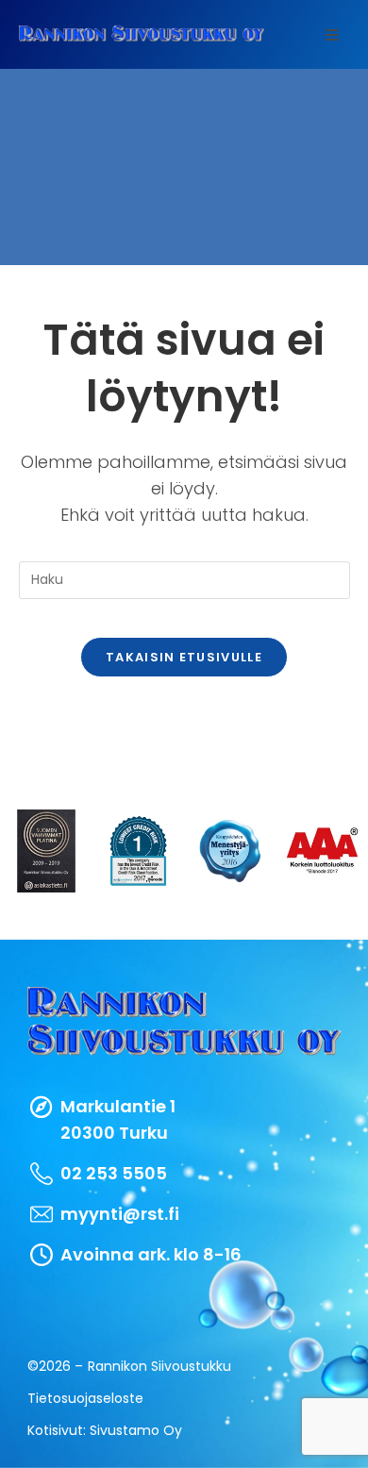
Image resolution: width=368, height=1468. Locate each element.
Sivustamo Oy (136, 1430)
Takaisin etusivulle (184, 657)
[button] (332, 35)
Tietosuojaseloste (85, 1398)
